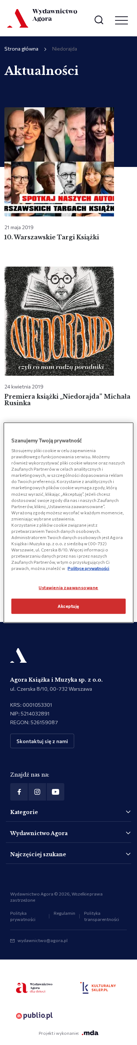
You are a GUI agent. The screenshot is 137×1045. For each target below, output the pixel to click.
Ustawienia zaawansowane (68, 587)
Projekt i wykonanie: (59, 1033)
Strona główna (21, 48)
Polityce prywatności (88, 568)
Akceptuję (68, 606)
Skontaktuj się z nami (42, 741)
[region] (68, 522)
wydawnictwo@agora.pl (43, 940)
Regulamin (64, 913)
